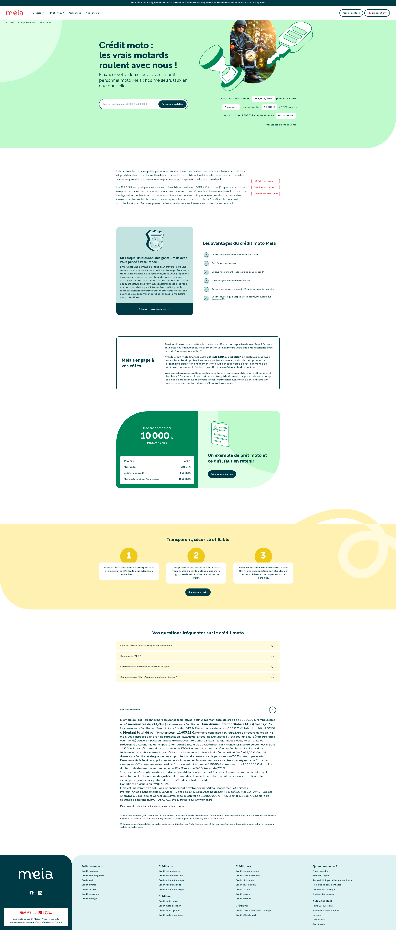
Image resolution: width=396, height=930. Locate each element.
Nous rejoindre (320, 871)
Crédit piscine (243, 889)
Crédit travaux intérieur (247, 871)
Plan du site (319, 920)
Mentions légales (322, 876)
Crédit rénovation (245, 880)
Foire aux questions (323, 906)
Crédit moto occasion (170, 906)
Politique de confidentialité (327, 885)
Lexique (317, 915)
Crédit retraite (89, 889)
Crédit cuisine (243, 894)
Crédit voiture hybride (170, 885)
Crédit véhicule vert (246, 915)
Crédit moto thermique (171, 915)
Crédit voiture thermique (171, 889)
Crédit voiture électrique (171, 880)
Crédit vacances (90, 871)
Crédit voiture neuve (169, 871)
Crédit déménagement (93, 876)
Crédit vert (243, 906)
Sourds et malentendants (326, 910)
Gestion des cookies (323, 894)
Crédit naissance (90, 894)
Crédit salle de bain (246, 885)
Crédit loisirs (88, 880)
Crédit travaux (245, 866)
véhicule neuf (215, 357)
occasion (235, 357)
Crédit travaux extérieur (248, 876)
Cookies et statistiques (325, 889)
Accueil (10, 22)
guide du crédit (229, 376)
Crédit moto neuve (168, 901)
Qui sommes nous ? (325, 866)
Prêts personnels (26, 22)
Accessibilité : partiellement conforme (333, 880)
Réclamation (319, 924)
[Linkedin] (40, 893)
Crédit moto (166, 896)
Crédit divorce (89, 885)
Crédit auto (166, 866)
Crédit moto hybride (169, 910)
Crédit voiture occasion (171, 876)
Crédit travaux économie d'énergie (253, 910)
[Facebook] (31, 893)
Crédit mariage (89, 899)
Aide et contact (322, 901)
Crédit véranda (243, 899)
